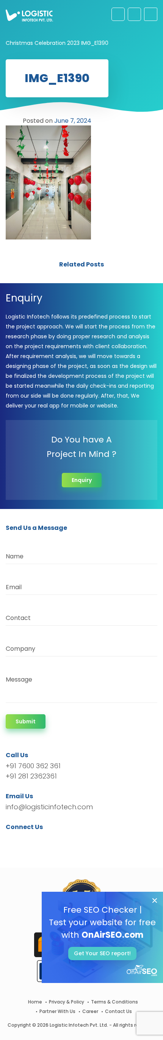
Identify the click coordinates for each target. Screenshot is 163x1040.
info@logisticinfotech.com (49, 807)
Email (14, 587)
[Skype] (57, 840)
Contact (18, 618)
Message (19, 679)
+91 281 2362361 (31, 776)
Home (35, 1002)
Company (20, 648)
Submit (26, 721)
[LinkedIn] (47, 840)
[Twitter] (23, 840)
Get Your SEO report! (102, 953)
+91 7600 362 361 (33, 765)
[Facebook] (13, 840)
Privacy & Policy (66, 1002)
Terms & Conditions (114, 1002)
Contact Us (118, 1011)
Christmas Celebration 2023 (43, 43)
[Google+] (35, 840)
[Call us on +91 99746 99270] (134, 14)
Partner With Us (57, 1011)
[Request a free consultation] (118, 14)
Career (90, 1011)
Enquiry (82, 480)
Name (15, 556)
